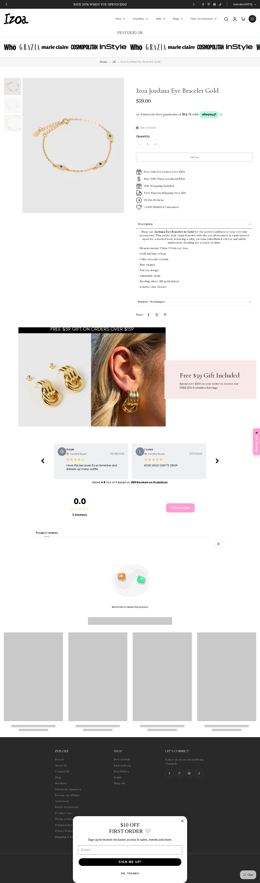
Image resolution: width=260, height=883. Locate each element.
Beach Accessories (67, 807)
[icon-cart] (243, 18)
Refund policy (63, 825)
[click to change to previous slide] (42, 461)
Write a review (180, 508)
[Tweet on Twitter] (157, 315)
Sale (158, 18)
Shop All (119, 783)
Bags (176, 18)
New (118, 18)
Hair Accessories (202, 18)
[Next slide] (193, 4)
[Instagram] (214, 4)
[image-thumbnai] (12, 86)
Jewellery (138, 18)
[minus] (140, 144)
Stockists (61, 783)
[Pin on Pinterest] (165, 315)
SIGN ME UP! (130, 862)
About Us (61, 765)
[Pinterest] (209, 4)
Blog (58, 777)
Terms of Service (66, 819)
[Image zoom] (73, 145)
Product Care (63, 813)
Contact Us (62, 771)
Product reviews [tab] (47, 533)
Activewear (62, 801)
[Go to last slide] (6, 4)
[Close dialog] (182, 821)
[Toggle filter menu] (218, 543)
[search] (226, 19)
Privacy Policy (64, 831)
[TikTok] (220, 4)
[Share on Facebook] (148, 315)
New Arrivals (122, 759)
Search (59, 759)
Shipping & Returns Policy (71, 836)
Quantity (143, 136)
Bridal (117, 777)
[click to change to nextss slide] (217, 461)
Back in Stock (122, 765)
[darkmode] (252, 19)
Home (103, 61)
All (114, 61)
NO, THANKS (130, 873)
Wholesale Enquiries (68, 789)
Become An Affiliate (67, 795)
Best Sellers (121, 771)
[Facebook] (203, 4)
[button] (194, 157)
